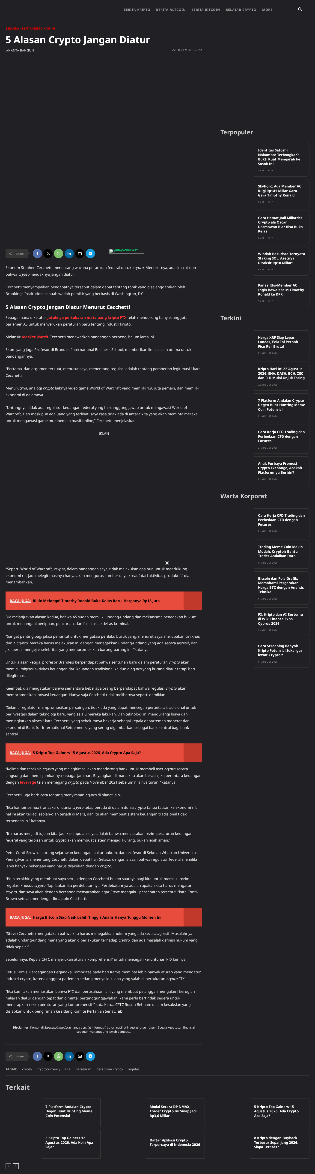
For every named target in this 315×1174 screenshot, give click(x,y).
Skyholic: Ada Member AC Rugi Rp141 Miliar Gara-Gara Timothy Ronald (279, 190)
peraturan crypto (109, 1069)
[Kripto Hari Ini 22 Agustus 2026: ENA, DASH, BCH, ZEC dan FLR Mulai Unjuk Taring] (237, 375)
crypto (27, 1069)
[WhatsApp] (58, 253)
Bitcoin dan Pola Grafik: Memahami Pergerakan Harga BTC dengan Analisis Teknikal (281, 585)
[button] (300, 9)
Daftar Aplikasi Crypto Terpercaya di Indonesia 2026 (175, 1142)
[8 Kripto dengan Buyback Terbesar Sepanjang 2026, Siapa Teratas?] (232, 1144)
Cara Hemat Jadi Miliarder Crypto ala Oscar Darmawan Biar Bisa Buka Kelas (280, 224)
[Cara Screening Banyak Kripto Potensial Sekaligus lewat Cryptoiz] (237, 652)
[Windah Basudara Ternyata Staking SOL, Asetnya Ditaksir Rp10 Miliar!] (237, 260)
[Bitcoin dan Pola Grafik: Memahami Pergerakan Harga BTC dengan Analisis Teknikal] (237, 584)
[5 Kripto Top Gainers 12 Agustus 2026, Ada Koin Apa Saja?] (24, 1144)
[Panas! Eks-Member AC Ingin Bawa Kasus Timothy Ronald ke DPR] (237, 291)
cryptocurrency (48, 1069)
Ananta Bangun (20, 50)
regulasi (134, 1069)
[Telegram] (90, 253)
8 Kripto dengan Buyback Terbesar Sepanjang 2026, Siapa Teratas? (276, 1142)
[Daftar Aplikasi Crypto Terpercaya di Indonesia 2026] (128, 1144)
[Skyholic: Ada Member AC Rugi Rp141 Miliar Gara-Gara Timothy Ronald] (237, 192)
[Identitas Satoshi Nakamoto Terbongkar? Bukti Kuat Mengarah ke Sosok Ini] (237, 156)
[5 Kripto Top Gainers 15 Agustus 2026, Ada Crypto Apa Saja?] (232, 1113)
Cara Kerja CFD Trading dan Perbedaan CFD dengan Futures (281, 436)
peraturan (83, 1069)
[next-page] (16, 1166)
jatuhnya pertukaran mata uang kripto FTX (87, 317)
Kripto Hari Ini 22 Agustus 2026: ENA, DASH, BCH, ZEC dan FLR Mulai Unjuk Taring (281, 373)
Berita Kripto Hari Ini (38, 28)
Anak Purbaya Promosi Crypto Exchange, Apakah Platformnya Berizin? (280, 468)
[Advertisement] (157, 89)
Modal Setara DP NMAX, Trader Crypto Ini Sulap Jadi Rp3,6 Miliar (173, 1111)
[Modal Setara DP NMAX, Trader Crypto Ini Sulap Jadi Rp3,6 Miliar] (128, 1113)
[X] (48, 253)
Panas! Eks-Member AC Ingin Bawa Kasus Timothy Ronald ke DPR (281, 289)
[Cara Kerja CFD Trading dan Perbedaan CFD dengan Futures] (237, 438)
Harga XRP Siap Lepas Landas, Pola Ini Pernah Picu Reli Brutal (278, 342)
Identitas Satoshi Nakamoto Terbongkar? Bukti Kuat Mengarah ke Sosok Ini (279, 157)
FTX (68, 1069)
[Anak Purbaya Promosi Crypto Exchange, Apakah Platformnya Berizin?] (237, 469)
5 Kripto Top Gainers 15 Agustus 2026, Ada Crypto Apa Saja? (276, 1111)
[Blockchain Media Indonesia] (55, 9)
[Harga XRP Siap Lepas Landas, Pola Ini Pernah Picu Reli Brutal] (237, 343)
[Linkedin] (69, 253)
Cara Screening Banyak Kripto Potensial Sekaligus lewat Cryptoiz (280, 650)
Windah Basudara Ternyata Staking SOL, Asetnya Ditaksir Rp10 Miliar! (281, 258)
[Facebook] (37, 253)
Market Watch (35, 336)
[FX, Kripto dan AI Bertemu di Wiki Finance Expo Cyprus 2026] (237, 620)
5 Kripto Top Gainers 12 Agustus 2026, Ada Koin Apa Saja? (69, 1142)
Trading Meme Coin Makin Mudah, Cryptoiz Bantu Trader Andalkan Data (280, 551)
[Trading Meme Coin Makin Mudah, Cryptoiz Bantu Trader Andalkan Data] (237, 553)
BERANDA (12, 28)
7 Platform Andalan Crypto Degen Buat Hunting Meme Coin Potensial (281, 405)
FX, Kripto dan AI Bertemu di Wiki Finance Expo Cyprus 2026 (280, 619)
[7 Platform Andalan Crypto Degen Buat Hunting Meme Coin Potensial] (237, 406)
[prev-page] (8, 1166)
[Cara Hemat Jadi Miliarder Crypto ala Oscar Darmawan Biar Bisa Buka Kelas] (237, 224)
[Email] (79, 253)
